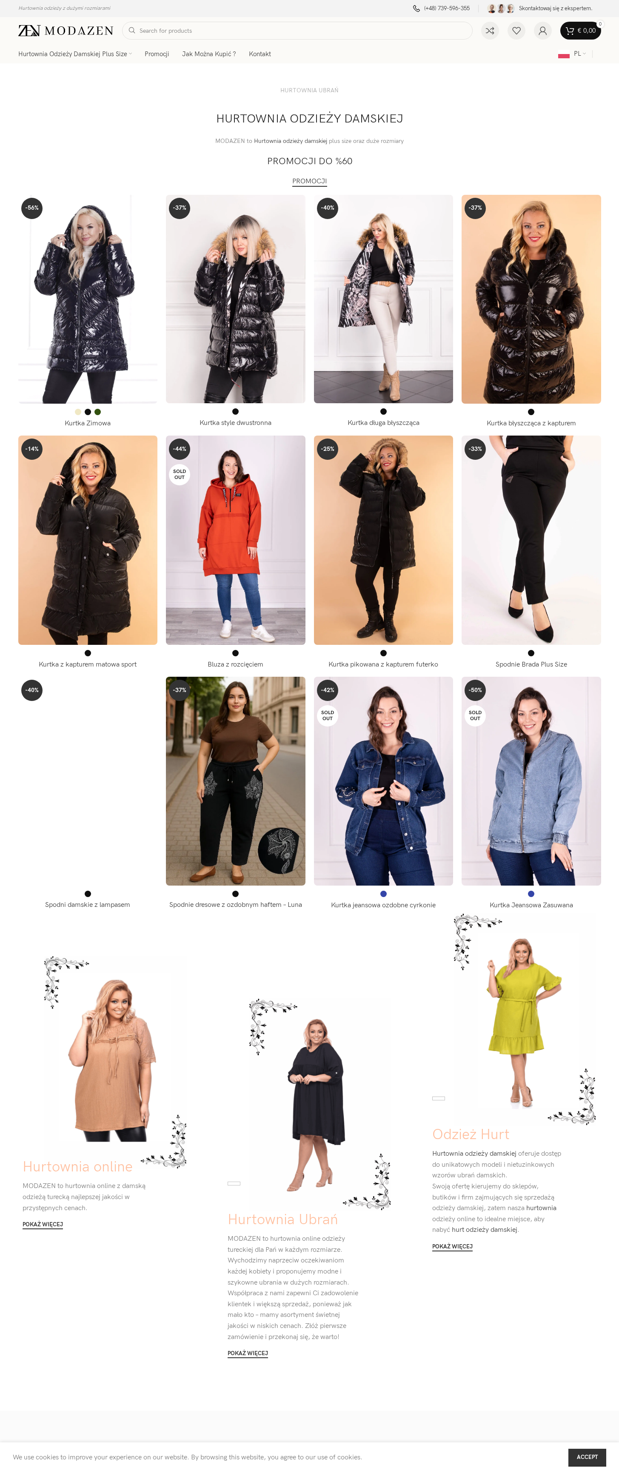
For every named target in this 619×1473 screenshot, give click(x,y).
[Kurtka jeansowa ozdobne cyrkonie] (384, 781)
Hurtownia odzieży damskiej (290, 141)
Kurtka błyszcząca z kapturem (531, 423)
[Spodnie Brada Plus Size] (531, 540)
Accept (587, 1457)
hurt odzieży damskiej (483, 1230)
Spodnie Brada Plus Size (531, 665)
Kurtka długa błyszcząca (383, 423)
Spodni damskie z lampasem (87, 905)
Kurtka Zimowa (88, 423)
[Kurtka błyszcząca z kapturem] (531, 299)
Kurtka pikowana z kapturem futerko (383, 665)
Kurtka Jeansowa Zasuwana (531, 905)
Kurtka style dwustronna (235, 423)
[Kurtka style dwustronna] (235, 299)
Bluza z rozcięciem (235, 665)
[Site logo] (66, 30)
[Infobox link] (441, 8)
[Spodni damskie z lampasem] (88, 781)
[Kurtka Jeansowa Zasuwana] (531, 781)
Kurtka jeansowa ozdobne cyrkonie (383, 905)
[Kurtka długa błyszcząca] (384, 299)
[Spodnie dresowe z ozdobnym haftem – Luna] (235, 781)
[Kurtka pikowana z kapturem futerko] (384, 540)
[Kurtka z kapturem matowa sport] (88, 540)
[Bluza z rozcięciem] (235, 540)
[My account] (543, 30)
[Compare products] (490, 30)
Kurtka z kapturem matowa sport (88, 665)
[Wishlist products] (516, 30)
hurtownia (540, 1208)
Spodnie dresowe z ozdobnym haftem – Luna (235, 905)
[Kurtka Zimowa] (88, 299)
